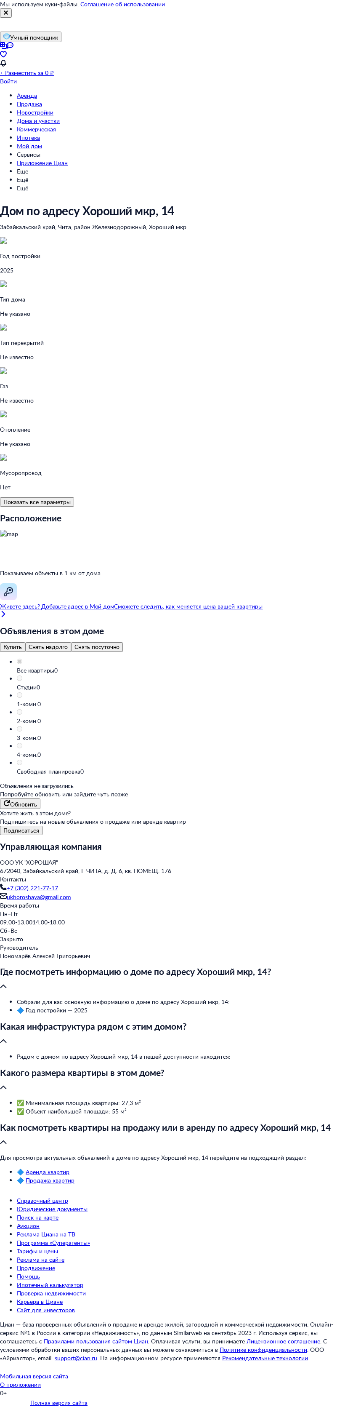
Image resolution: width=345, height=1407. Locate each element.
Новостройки (35, 112)
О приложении (20, 1384)
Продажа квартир (50, 1180)
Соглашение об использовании (122, 4)
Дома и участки (38, 121)
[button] (181, 670)
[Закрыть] (6, 13)
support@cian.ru (76, 1358)
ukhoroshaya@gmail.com (39, 897)
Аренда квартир (47, 1172)
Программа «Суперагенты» (53, 1243)
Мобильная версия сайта (34, 1376)
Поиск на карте (37, 1217)
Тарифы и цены (37, 1251)
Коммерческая (36, 129)
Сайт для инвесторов (46, 1310)
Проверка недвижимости (51, 1293)
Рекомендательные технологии (265, 1358)
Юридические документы (52, 1209)
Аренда (27, 95)
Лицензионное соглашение (283, 1341)
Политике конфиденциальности (263, 1350)
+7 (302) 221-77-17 (32, 888)
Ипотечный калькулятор (50, 1285)
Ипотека (28, 137)
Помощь (28, 1276)
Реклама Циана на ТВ (46, 1234)
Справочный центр (42, 1200)
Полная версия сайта (59, 1403)
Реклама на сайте (40, 1259)
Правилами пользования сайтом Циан (96, 1341)
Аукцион (28, 1226)
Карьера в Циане (40, 1302)
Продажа (29, 104)
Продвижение (36, 1268)
